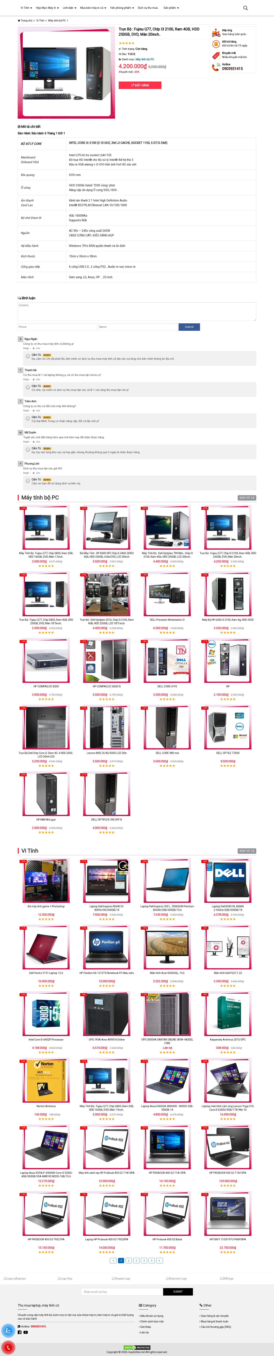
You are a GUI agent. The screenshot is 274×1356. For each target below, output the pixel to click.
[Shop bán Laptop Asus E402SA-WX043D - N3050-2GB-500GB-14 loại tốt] (167, 1080)
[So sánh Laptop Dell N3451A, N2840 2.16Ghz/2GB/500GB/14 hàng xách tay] (227, 880)
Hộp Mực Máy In (46, 8)
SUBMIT (178, 1291)
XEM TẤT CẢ (247, 497)
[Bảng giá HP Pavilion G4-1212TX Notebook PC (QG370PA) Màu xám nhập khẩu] (106, 947)
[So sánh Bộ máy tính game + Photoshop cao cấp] (46, 880)
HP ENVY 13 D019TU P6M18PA (228, 1239)
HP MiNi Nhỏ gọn (46, 819)
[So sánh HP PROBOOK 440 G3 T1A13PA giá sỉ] (167, 1146)
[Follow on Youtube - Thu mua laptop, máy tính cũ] (26, 1332)
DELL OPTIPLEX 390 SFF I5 (106, 819)
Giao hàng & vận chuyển (215, 1315)
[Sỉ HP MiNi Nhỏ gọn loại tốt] (46, 793)
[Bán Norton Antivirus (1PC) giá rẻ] (46, 1080)
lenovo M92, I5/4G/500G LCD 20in (107, 753)
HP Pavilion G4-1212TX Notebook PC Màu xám (107, 972)
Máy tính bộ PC (145, 59)
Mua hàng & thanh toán (214, 1321)
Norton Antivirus (46, 1106)
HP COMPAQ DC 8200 (46, 686)
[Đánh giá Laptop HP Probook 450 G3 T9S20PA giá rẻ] (106, 1213)
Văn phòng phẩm (120, 8)
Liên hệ (144, 1332)
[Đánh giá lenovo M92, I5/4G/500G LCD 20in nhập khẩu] (106, 727)
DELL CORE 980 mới (167, 753)
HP (228, 686)
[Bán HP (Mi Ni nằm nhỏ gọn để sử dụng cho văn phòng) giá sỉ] (227, 660)
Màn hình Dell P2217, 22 (228, 972)
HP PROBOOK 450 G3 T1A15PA (228, 1172)
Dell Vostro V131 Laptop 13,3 (46, 972)
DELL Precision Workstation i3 (167, 619)
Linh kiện (68, 8)
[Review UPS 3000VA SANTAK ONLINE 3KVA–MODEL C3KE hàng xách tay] (167, 1013)
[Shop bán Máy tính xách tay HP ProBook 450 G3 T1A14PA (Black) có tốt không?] (106, 1146)
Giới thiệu (145, 1326)
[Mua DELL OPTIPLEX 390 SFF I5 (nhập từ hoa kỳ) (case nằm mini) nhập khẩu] (106, 793)
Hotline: (33, 1326)
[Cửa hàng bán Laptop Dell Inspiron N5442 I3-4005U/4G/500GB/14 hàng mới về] (106, 880)
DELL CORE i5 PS (167, 686)
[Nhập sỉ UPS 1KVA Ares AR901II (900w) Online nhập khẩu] (106, 1013)
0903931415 (232, 68)
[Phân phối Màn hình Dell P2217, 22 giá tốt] (227, 947)
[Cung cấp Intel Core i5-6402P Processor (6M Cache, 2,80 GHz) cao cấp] (46, 1013)
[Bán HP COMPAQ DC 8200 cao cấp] (46, 660)
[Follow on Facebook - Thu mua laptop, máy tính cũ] (20, 1332)
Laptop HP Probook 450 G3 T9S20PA (106, 1239)
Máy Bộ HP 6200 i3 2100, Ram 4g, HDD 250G (228, 619)
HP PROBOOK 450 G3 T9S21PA (46, 1239)
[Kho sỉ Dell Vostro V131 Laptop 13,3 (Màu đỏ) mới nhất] (46, 947)
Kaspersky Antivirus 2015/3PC (228, 1039)
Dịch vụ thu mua (148, 8)
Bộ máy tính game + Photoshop (46, 906)
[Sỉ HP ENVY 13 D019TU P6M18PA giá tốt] (227, 1213)
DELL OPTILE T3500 (228, 753)
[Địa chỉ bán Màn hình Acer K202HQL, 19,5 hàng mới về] (167, 947)
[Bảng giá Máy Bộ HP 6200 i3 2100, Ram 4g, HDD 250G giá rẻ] (227, 593)
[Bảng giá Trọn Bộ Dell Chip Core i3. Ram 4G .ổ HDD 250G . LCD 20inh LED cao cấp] (46, 727)
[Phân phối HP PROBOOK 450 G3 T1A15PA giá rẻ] (227, 1146)
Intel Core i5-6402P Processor (46, 1039)
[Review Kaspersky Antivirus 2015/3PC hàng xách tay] (227, 1013)
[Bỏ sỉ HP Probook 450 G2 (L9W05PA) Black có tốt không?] (167, 1213)
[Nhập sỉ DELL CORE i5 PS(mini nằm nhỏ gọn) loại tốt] (167, 660)
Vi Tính (29, 850)
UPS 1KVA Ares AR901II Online (107, 1039)
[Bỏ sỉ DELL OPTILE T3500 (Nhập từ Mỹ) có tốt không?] (227, 727)
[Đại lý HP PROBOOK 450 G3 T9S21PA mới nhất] (46, 1213)
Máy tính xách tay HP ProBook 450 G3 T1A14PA (107, 1172)
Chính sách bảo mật (152, 1321)
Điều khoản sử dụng (151, 1315)
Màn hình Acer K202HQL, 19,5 (167, 972)
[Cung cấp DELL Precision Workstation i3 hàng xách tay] (167, 593)
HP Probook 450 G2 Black (167, 1239)
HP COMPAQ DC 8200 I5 (107, 686)
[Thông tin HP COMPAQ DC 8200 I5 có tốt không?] (106, 660)
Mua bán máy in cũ (91, 8)
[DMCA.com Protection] (137, 1347)
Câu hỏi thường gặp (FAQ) (216, 1326)
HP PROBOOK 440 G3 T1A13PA (167, 1172)
